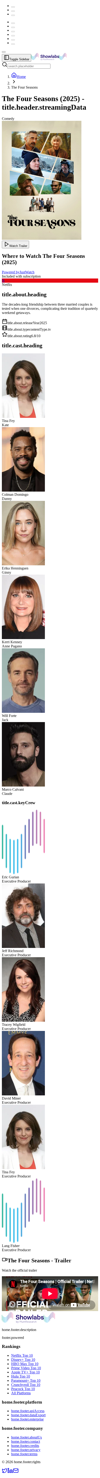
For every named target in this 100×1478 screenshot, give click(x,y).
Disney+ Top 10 (23, 1360)
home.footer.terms (24, 1454)
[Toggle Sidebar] (4, 52)
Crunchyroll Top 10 (25, 1385)
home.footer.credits (25, 1446)
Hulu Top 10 (20, 1376)
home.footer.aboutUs (26, 1437)
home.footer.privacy (25, 1450)
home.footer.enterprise (27, 1419)
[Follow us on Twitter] (4, 1472)
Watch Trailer (18, 246)
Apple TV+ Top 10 (25, 1372)
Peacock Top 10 (23, 1389)
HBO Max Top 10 (24, 1364)
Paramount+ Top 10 (25, 1380)
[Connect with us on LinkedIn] (10, 1472)
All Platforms (21, 1393)
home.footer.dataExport (28, 1415)
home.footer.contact (25, 1441)
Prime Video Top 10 (26, 1368)
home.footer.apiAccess (27, 1411)
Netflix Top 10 (22, 1355)
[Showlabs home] (59, 59)
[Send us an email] (16, 1472)
